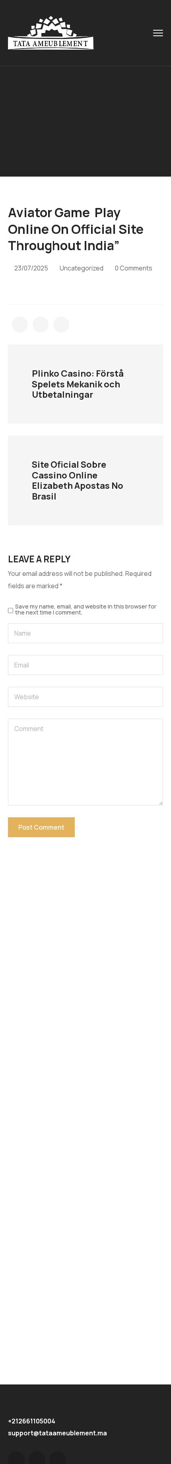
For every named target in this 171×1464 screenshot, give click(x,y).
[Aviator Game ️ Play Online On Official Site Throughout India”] (20, 324)
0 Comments (133, 268)
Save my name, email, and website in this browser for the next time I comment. (85, 609)
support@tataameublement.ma (57, 1433)
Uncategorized (81, 268)
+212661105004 (31, 1421)
